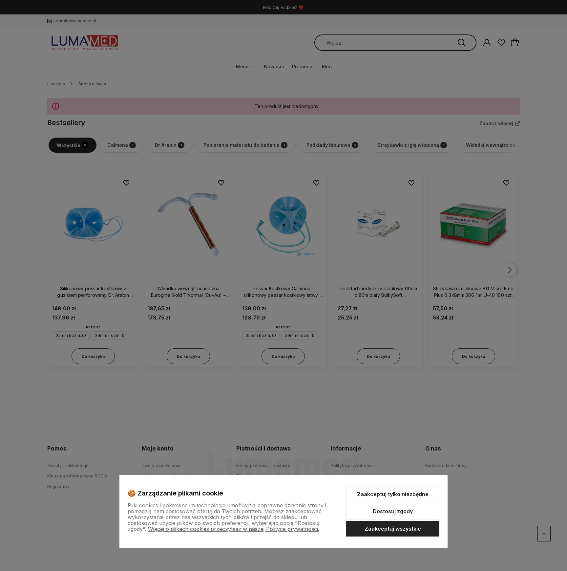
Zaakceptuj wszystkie (393, 528)
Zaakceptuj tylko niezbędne (393, 494)
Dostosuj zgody (393, 511)
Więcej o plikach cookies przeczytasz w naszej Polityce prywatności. (233, 529)
